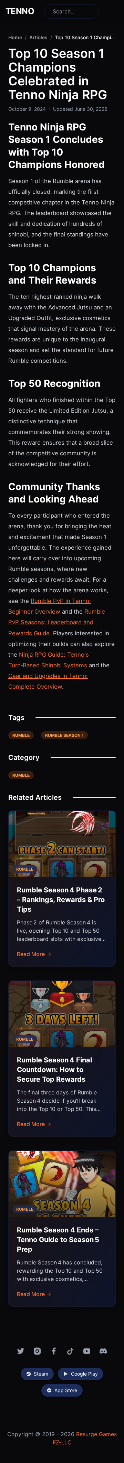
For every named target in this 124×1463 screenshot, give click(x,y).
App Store (65, 1390)
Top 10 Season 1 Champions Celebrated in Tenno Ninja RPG (85, 37)
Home (15, 37)
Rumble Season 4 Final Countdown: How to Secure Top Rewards (54, 1069)
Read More (31, 954)
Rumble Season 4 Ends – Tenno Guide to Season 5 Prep (58, 1239)
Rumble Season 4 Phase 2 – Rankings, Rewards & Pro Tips (61, 899)
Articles (38, 37)
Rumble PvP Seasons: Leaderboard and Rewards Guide (56, 622)
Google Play (84, 1374)
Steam (41, 1374)
